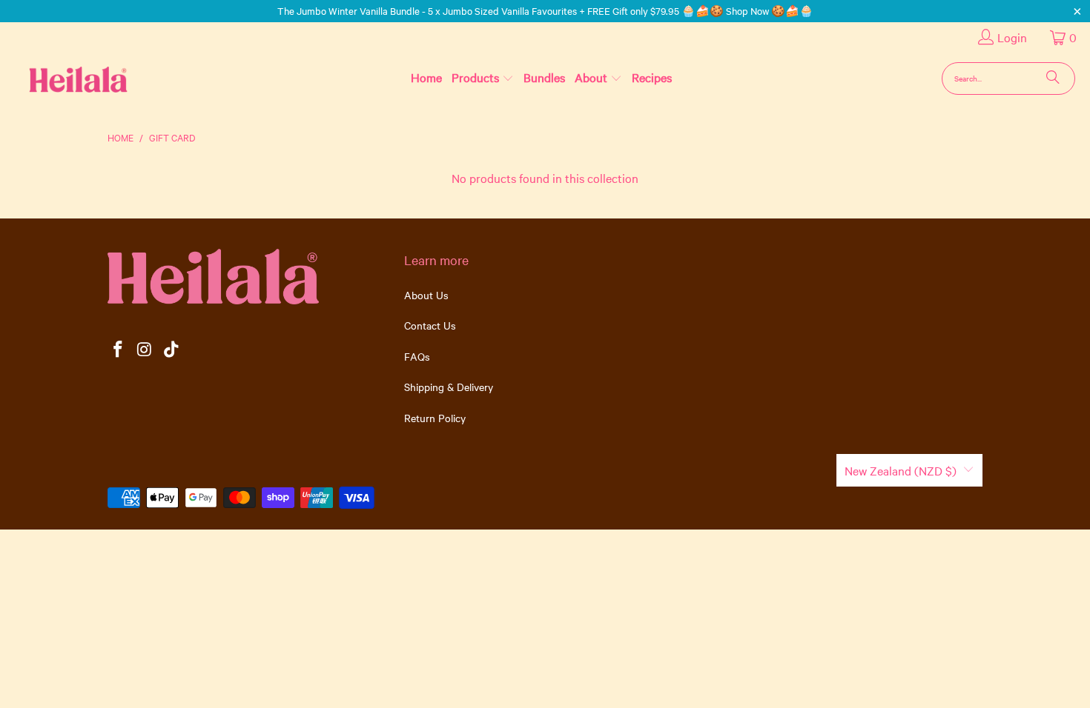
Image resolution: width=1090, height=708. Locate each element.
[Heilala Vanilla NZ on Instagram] (145, 350)
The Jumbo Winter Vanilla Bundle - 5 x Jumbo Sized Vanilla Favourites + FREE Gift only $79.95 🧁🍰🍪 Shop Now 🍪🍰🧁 (545, 10)
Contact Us (430, 325)
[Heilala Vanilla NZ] (54, 78)
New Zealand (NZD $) (901, 470)
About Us (426, 294)
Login (1012, 37)
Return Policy (435, 417)
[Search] (1053, 78)
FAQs (417, 356)
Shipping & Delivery (448, 386)
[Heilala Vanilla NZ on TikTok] (171, 350)
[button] (483, 77)
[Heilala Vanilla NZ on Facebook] (119, 350)
